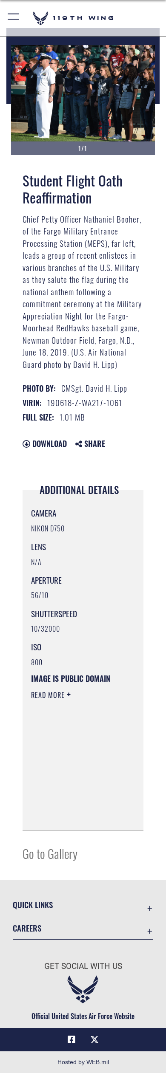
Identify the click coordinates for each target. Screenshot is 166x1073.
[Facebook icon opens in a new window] (71, 1039)
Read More (49, 695)
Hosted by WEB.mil (83, 1062)
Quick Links (33, 904)
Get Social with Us (83, 966)
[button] (14, 18)
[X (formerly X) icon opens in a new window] (94, 1039)
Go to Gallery (50, 853)
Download (48, 443)
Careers (27, 928)
